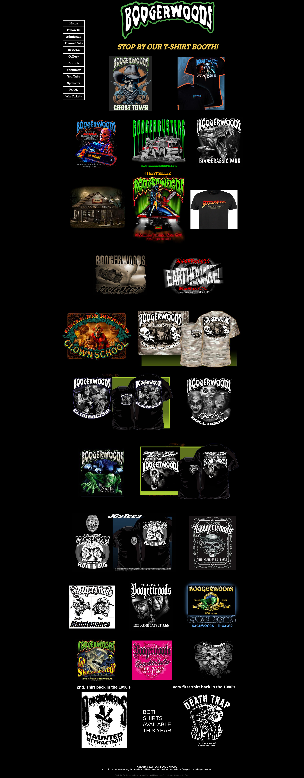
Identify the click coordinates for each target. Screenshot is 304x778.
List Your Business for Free (177, 775)
